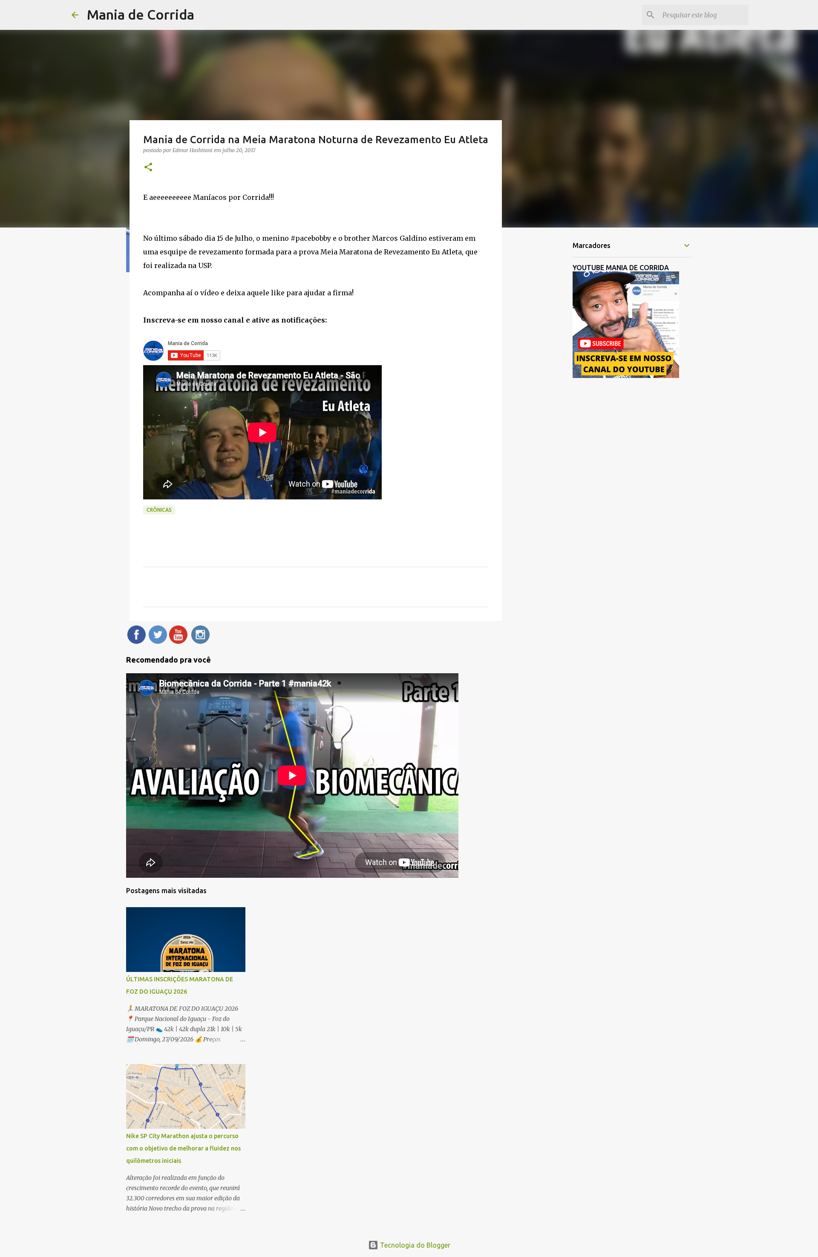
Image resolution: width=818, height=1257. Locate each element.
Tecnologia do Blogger (414, 1245)
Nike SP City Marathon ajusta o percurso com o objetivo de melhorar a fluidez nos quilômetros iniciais (183, 1148)
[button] (148, 167)
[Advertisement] (545, 368)
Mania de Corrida (140, 14)
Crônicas (159, 510)
